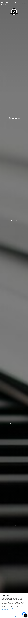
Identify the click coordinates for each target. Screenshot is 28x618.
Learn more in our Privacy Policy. (8, 608)
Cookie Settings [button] (14, 616)
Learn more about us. (6, 609)
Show (25, 615)
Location (14, 2)
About (7, 2)
